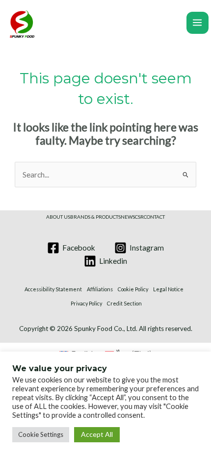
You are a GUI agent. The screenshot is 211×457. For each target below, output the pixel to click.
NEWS (128, 217)
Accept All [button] (97, 434)
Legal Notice (168, 289)
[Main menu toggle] (197, 23)
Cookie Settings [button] (40, 434)
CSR (139, 217)
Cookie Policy (133, 289)
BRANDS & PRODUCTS (95, 217)
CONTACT (154, 217)
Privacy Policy (86, 303)
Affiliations (100, 289)
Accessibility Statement (53, 289)
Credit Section (124, 303)
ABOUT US (58, 217)
